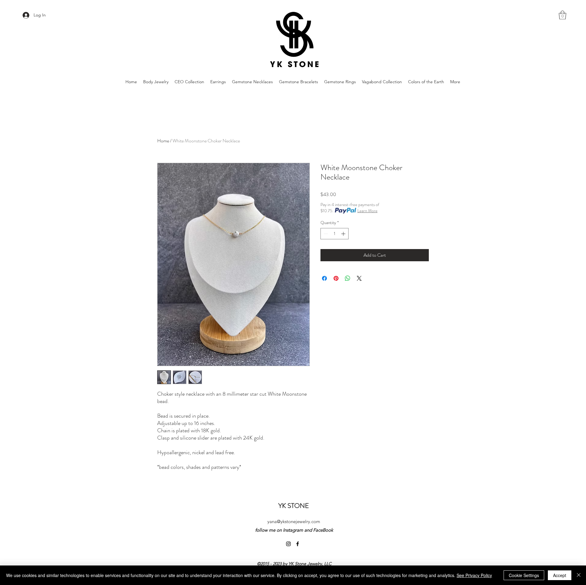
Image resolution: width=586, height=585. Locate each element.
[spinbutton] (334, 233)
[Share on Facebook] (324, 278)
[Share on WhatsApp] (347, 278)
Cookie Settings (524, 575)
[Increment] (344, 233)
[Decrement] (325, 233)
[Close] (578, 575)
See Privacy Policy (474, 575)
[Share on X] (359, 278)
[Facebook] (298, 544)
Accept (559, 575)
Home (163, 140)
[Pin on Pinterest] (336, 278)
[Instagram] (288, 544)
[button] (562, 15)
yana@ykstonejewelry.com (293, 521)
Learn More (367, 211)
